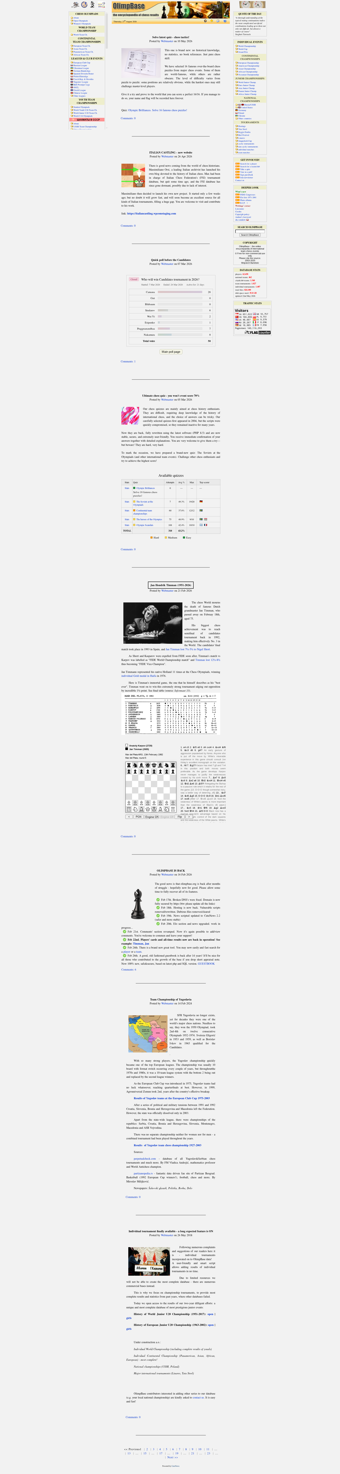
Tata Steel (242, 129)
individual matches (246, 149)
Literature (239, 208)
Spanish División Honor (84, 73)
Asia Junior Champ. (246, 88)
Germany (242, 110)
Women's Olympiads (82, 23)
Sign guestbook (246, 174)
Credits (238, 211)
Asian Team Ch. (80, 48)
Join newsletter (246, 177)
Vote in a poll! (246, 172)
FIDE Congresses (247, 194)
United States (247, 107)
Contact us (239, 180)
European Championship (248, 62)
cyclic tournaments (246, 143)
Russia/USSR (250, 104)
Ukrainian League (81, 68)
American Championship (248, 65)
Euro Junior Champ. (246, 85)
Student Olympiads (82, 107)
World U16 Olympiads (83, 116)
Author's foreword (243, 217)
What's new (240, 191)
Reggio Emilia (244, 132)
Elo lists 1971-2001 (248, 197)
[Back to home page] (205, 21)
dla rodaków (240, 219)
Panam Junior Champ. (247, 91)
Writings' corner (242, 205)
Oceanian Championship (248, 74)
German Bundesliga (82, 70)
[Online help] (224, 21)
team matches (244, 152)
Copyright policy (242, 214)
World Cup (242, 49)
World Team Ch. (81, 34)
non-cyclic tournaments (248, 146)
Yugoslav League (81, 81)
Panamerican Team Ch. (83, 51)
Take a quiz (245, 169)
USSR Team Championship (85, 126)
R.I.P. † (244, 202)
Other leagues (79, 95)
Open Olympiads (81, 20)
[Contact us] (217, 21)
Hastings (242, 126)
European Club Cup (82, 62)
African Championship (247, 71)
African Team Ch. (81, 54)
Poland (241, 113)
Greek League (80, 90)
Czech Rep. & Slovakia (83, 79)
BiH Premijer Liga (82, 84)
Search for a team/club (250, 166)
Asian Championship (247, 68)
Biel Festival (243, 135)
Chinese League (80, 92)
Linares (241, 138)
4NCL (76, 87)
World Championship (247, 46)
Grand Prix (243, 52)
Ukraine (241, 115)
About (76, 123)
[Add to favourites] (211, 21)
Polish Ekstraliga (81, 76)
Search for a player (248, 163)
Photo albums (245, 200)
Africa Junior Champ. (247, 94)
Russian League (80, 65)
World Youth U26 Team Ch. (85, 110)
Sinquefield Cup (245, 140)
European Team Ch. (82, 45)
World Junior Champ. (247, 82)
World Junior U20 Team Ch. (85, 113)
